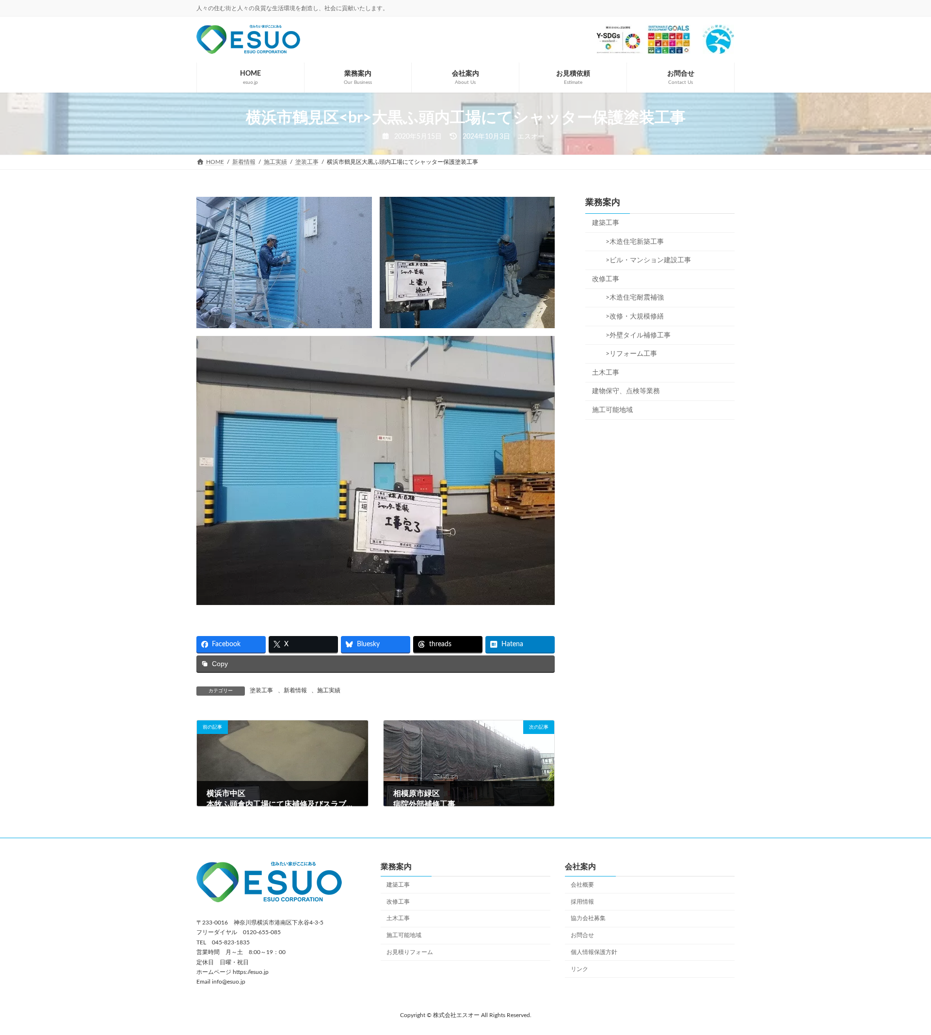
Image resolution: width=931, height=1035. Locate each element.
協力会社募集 (588, 918)
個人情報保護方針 (594, 952)
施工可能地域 (612, 410)
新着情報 (295, 690)
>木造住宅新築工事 (631, 242)
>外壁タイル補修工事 (635, 335)
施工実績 (328, 690)
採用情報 (582, 902)
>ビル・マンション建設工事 (645, 260)
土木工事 (605, 372)
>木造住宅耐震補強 (631, 297)
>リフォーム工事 (628, 353)
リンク (579, 969)
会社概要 (582, 885)
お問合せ (582, 935)
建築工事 (605, 223)
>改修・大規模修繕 (631, 316)
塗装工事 (261, 690)
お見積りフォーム (409, 952)
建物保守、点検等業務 (626, 391)
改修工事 (605, 279)
